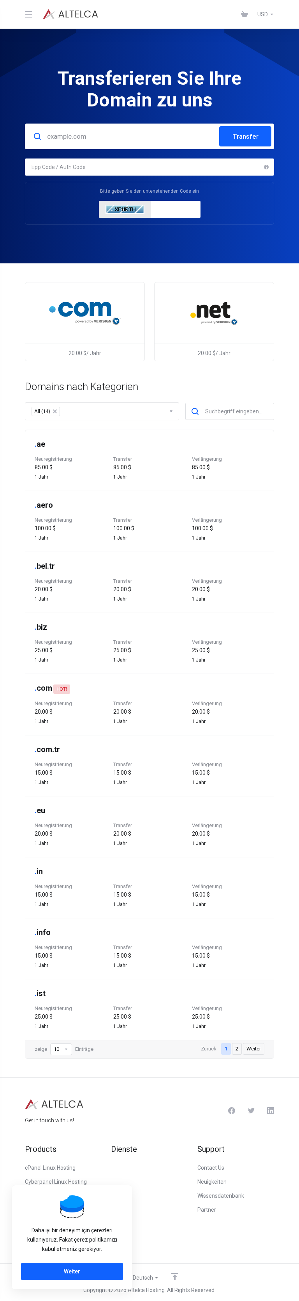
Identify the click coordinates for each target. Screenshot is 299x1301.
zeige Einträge (64, 1049)
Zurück (208, 1049)
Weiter (253, 1049)
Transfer (245, 136)
